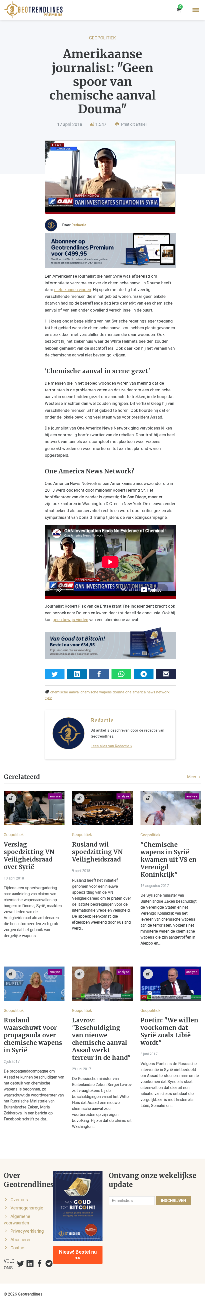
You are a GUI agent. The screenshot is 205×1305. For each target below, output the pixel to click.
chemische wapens (96, 692)
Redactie (79, 225)
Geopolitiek (102, 37)
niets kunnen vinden (72, 289)
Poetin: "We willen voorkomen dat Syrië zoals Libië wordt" (169, 1032)
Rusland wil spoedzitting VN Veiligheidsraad (97, 852)
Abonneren (21, 1239)
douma (118, 692)
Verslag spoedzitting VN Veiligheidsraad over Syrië (29, 856)
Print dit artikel (133, 124)
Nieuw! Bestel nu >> (78, 1255)
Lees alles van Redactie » (111, 746)
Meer (192, 776)
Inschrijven (173, 1200)
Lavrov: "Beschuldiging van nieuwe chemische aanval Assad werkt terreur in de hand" (101, 1039)
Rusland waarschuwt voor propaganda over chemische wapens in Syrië (33, 1035)
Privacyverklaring (27, 1231)
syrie (48, 698)
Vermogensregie (26, 1207)
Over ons (19, 1199)
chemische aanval (65, 692)
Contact (18, 1247)
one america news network (147, 692)
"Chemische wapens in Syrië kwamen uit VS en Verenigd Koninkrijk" (168, 859)
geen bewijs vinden (70, 619)
